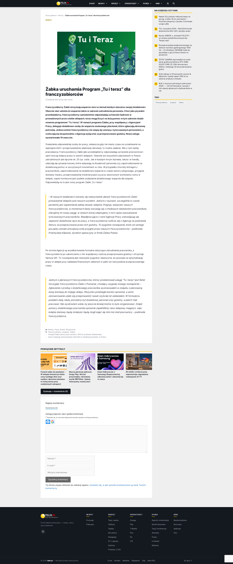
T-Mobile (133, 529)
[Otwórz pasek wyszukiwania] (174, 3)
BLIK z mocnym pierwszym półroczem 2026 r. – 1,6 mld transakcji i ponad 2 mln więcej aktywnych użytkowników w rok (175, 87)
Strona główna (51, 15)
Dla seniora (112, 533)
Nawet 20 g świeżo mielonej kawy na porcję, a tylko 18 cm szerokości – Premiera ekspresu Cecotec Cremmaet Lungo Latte (175, 20)
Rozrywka (178, 524)
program (65, 332)
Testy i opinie (113, 520)
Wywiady (155, 533)
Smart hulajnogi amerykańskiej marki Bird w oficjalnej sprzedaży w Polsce (77, 337)
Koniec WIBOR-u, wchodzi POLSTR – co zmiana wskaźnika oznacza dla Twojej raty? (174, 38)
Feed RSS (151, 561)
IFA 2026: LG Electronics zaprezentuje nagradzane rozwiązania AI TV (137, 374)
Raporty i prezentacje (160, 520)
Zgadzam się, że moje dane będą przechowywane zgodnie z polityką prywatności (72, 417)
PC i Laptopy (113, 541)
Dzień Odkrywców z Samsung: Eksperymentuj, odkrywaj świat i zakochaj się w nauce (110, 375)
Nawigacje (112, 537)
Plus (131, 533)
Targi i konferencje (159, 529)
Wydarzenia (70, 330)
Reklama (155, 545)
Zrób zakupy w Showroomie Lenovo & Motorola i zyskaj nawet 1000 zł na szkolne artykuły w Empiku (175, 76)
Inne (158, 3)
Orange (133, 520)
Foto (175, 533)
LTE (131, 541)
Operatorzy (130, 3)
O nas (110, 561)
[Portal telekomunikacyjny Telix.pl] (49, 516)
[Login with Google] (52, 422)
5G (131, 537)
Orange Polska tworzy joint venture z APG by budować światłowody (75, 334)
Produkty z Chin (114, 549)
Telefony (111, 524)
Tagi (143, 561)
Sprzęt (114, 3)
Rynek (146, 3)
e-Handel (155, 541)
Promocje (90, 520)
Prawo (154, 537)
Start (92, 3)
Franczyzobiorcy (54, 332)
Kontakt (117, 561)
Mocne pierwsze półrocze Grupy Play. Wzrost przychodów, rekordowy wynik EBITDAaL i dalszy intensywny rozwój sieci (80, 377)
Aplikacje (177, 529)
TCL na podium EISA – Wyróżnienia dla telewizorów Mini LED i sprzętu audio (175, 30)
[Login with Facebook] (48, 422)
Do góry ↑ (188, 561)
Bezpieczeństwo (180, 520)
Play (131, 524)
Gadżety (111, 545)
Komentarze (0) (52, 408)
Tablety (111, 529)
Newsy (101, 3)
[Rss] (43, 531)
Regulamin (136, 561)
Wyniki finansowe (158, 524)
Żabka (72, 332)
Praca (56, 330)
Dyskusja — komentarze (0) (55, 391)
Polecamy (90, 524)
